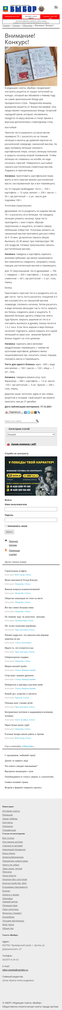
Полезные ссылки (14, 552)
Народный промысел (14, 849)
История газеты (11, 810)
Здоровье (7, 898)
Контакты (7, 822)
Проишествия (21, 620)
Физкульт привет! (12, 913)
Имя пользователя (16, 504)
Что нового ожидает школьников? (21, 765)
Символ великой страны (16, 782)
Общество (27, 25)
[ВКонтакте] (25, 411)
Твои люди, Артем (12, 868)
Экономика (26, 642)
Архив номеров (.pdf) (23, 444)
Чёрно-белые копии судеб (17, 724)
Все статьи (8, 838)
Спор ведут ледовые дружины (19, 675)
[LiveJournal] (39, 411)
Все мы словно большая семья (19, 607)
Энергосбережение (13, 857)
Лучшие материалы (13, 920)
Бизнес (6, 890)
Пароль (9, 515)
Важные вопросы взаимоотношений (22, 589)
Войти (9, 531)
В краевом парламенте (15, 887)
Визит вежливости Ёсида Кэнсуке (21, 579)
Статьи (16, 25)
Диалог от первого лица (16, 760)
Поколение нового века (15, 860)
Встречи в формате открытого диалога (23, 787)
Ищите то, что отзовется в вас (19, 647)
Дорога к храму (10, 894)
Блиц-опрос (8, 853)
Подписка (7, 826)
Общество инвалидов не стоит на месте (24, 598)
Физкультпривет (29, 670)
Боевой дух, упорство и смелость (21, 693)
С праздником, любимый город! (20, 755)
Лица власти (9, 875)
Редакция (7, 814)
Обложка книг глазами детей (19, 702)
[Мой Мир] (35, 411)
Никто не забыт (21, 719)
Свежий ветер (10, 901)
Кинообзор (8, 916)
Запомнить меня (17, 526)
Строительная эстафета (16, 570)
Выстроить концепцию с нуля (19, 771)
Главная (6, 25)
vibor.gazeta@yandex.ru (15, 969)
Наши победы (9, 818)
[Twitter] (29, 411)
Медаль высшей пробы (16, 666)
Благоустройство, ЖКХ (14, 883)
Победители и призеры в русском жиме (24, 684)
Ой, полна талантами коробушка (20, 625)
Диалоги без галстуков (14, 879)
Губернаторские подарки (16, 657)
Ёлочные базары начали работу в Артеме (24, 734)
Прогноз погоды (13, 543)
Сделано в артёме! (12, 845)
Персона (18, 697)
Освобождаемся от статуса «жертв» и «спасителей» (29, 776)
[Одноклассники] (32, 411)
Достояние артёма (12, 841)
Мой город (19, 574)
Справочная (9, 830)
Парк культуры (21, 629)
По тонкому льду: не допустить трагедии (25, 616)
